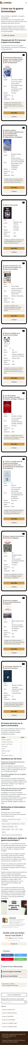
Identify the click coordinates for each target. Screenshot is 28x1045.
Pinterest (8, 959)
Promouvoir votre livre (13, 1040)
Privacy (7, 1042)
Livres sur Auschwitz (8, 1016)
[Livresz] (6, 2)
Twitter (21, 955)
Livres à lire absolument (14, 995)
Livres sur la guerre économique (11, 971)
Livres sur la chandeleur (8, 1019)
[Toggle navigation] (26, 2)
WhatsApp (21, 959)
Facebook (8, 955)
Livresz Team (12, 917)
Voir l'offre (14, 113)
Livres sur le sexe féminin (9, 976)
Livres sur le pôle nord (8, 1009)
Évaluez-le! (14, 944)
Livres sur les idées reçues (9, 1026)
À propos (4, 1040)
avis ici (11, 785)
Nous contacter (14, 1042)
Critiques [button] (14, 116)
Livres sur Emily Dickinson (9, 1013)
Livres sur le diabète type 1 (9, 1023)
